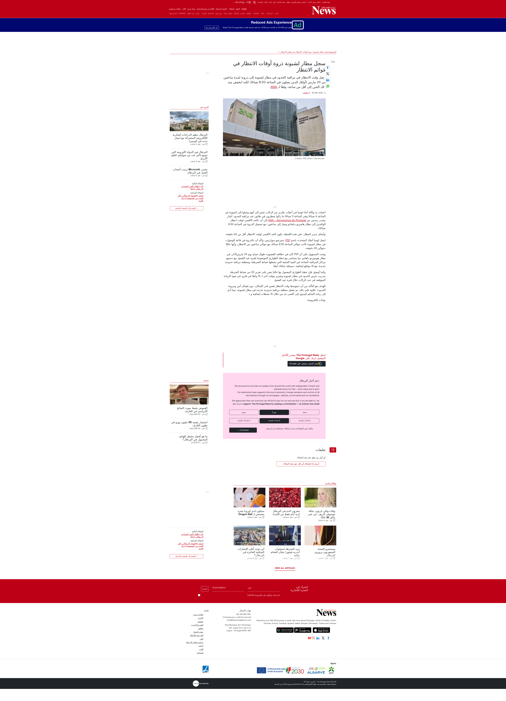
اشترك (204, 589)
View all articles (285, 568)
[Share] (206, 144)
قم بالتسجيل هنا (212, 28)
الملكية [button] (232, 9)
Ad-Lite (238, 2)
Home (244, 9)
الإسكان (236, 13)
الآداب (184, 9)
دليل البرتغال (173, 13)
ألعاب (265, 2)
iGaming (182, 13)
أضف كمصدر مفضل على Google (304, 363)
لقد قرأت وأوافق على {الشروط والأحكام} (263, 595)
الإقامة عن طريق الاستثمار (205, 9)
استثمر (242, 13)
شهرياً (274, 412)
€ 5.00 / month (274, 421)
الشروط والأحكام (196, 635)
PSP (288, 240)
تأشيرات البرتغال (221, 9)
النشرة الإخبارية (295, 2)
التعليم (238, 9)
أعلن (274, 2)
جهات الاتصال (281, 2)
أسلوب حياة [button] (228, 13)
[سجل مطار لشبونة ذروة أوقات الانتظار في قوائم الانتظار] (274, 127)
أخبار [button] (276, 13)
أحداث (270, 2)
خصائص (303, 2)
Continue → (243, 430)
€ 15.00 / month (244, 421)
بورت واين (218, 13)
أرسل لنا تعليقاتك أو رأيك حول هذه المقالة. (301, 464)
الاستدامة (211, 13)
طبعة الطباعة (326, 2)
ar (247, 2)
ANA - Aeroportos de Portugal (287, 220)
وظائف (288, 2)
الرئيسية (332, 52)
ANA (274, 87)
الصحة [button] (204, 13)
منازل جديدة (191, 9)
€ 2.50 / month (305, 421)
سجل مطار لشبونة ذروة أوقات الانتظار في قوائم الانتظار (304, 52)
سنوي (244, 412)
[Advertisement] (274, 186)
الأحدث (309, 2)
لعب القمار (190, 13)
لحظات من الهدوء (175, 9)
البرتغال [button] (270, 13)
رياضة (198, 13)
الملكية (249, 13)
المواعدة (260, 2)
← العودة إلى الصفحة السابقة (186, 208)
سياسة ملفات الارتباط (194, 642)
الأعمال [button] (256, 13)
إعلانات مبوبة (316, 2)
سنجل (305, 412)
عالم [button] (262, 13)
